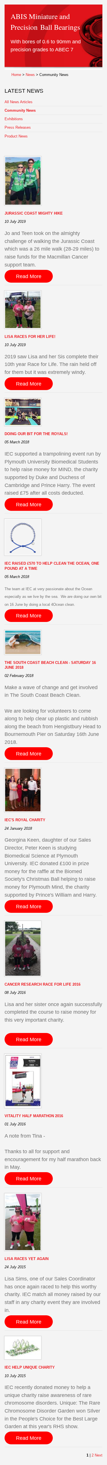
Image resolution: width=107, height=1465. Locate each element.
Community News (20, 110)
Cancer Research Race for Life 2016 (42, 984)
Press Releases (18, 127)
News (30, 75)
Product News (16, 136)
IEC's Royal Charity (25, 820)
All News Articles (19, 102)
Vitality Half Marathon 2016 (34, 1116)
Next (98, 1455)
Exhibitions (14, 119)
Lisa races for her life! (30, 337)
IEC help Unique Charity (30, 1367)
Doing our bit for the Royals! (36, 434)
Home (16, 75)
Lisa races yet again (27, 1259)
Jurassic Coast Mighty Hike (34, 213)
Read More (28, 276)
